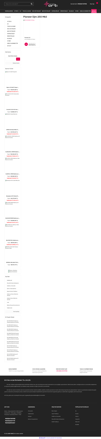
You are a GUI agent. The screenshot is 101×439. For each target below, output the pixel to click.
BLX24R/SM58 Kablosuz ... (13, 218)
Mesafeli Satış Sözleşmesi (58, 419)
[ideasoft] (42, 438)
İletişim (29, 416)
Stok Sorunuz (32, 45)
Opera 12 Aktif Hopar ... (12, 87)
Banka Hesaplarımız (33, 419)
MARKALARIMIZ (9, 11)
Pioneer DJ (27, 37)
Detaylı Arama (16, 63)
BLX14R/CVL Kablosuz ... (12, 240)
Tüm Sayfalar (16, 311)
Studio (77, 413)
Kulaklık (77, 424)
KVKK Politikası (55, 421)
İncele (32, 41)
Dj (75, 411)
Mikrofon (77, 421)
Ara (18, 59)
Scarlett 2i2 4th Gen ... (12, 109)
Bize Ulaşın (54, 411)
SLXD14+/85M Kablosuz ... (13, 174)
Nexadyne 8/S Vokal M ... (12, 196)
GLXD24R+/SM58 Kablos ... (12, 151)
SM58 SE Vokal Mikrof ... (12, 129)
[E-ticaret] (50, 438)
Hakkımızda (31, 413)
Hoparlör (77, 419)
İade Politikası (55, 413)
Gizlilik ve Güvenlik (56, 416)
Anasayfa (30, 411)
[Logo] (50, 4)
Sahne (77, 416)
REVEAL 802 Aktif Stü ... (12, 262)
